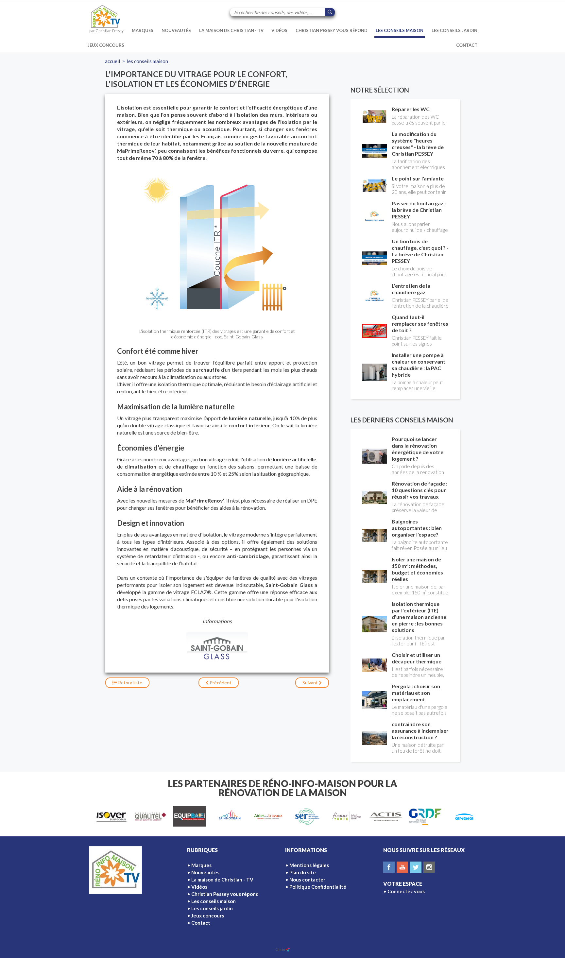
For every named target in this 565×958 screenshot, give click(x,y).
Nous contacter (307, 879)
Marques (142, 30)
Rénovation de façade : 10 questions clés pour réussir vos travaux (419, 490)
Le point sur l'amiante (418, 178)
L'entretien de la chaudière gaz (411, 288)
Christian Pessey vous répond (332, 30)
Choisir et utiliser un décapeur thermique (416, 658)
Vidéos (279, 30)
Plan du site (302, 872)
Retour (129, 682)
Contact (466, 45)
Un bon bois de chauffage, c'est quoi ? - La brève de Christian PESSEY (420, 251)
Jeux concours (106, 45)
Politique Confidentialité (317, 887)
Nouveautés (176, 30)
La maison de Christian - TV (231, 30)
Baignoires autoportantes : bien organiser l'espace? (417, 528)
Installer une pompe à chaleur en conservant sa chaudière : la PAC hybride (418, 365)
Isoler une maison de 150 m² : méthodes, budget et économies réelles (417, 569)
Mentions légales (309, 865)
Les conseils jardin (454, 30)
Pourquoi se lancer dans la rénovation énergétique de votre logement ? (417, 449)
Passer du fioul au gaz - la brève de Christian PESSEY (419, 209)
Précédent (220, 682)
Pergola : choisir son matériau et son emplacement (416, 692)
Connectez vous (406, 891)
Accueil (112, 61)
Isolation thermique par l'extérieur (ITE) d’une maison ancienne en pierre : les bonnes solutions (419, 617)
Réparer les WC (411, 109)
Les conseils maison (399, 30)
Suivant (310, 682)
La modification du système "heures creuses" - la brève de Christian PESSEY (418, 144)
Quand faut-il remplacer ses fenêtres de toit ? (420, 323)
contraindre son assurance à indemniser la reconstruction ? (420, 730)
